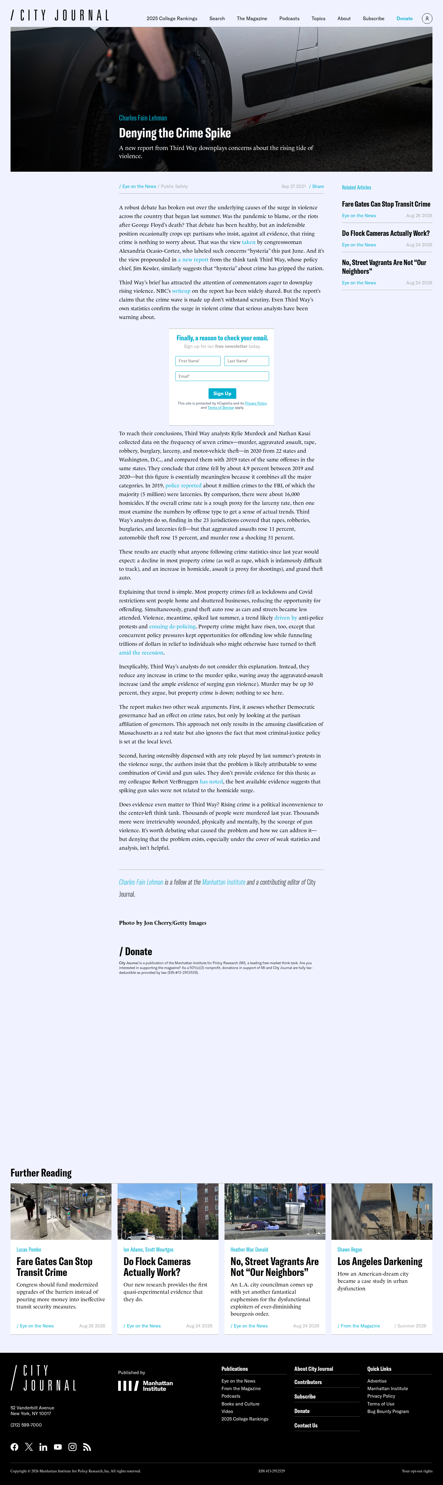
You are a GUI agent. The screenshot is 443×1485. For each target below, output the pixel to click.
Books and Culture (240, 1404)
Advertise (377, 1381)
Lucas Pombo (29, 1249)
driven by (286, 617)
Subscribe (374, 18)
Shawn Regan (350, 1249)
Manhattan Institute (223, 881)
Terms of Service (221, 407)
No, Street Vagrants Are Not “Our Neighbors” (384, 267)
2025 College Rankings (172, 18)
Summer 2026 (411, 1325)
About (344, 18)
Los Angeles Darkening (380, 1261)
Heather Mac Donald (249, 1249)
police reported (183, 485)
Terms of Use (380, 1404)
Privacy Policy (256, 403)
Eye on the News (37, 1326)
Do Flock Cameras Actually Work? (386, 233)
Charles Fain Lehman (143, 117)
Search (217, 18)
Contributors (308, 1382)
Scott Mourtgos (159, 1249)
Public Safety (174, 186)
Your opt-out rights (417, 1470)
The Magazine (252, 18)
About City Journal (313, 1368)
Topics (318, 18)
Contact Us (306, 1425)
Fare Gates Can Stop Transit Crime (386, 204)
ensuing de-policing (172, 626)
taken (249, 241)
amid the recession (141, 652)
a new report (193, 259)
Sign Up (222, 393)
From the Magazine (360, 1326)
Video (227, 1411)
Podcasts (289, 18)
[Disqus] (221, 1068)
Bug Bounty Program (388, 1411)
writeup (181, 290)
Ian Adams (133, 1249)
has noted (211, 781)
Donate (405, 18)
